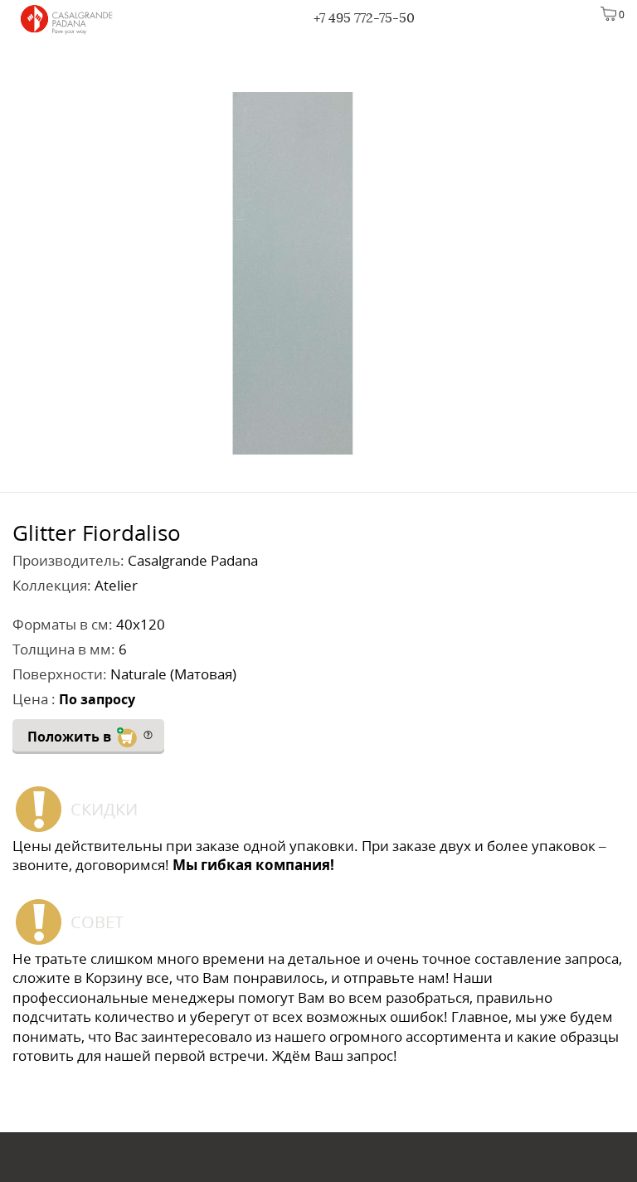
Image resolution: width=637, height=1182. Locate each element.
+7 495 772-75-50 (364, 18)
